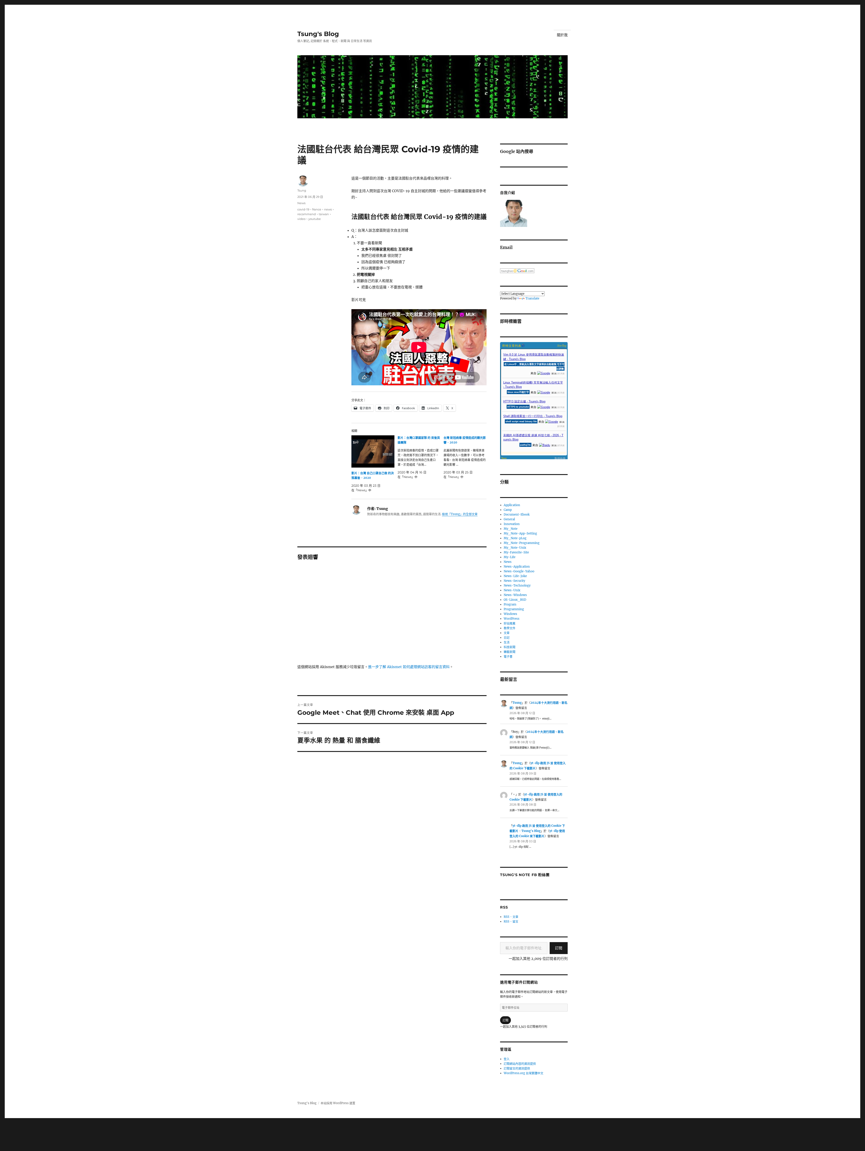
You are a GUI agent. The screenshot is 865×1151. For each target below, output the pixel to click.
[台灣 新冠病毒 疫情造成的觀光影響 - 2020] (467, 457)
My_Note (510, 529)
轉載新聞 (509, 652)
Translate (532, 298)
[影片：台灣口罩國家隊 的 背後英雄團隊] (421, 457)
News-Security (514, 581)
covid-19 (303, 209)
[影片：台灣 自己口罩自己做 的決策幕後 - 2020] (372, 451)
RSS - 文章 (511, 917)
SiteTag (562, 345)
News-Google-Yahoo (519, 571)
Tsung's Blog (318, 34)
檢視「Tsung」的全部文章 (460, 514)
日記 (507, 637)
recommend (306, 214)
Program (510, 604)
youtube (314, 219)
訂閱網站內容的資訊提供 (520, 1064)
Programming (514, 609)
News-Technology (517, 585)
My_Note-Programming (521, 543)
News (301, 203)
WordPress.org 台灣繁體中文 (523, 1073)
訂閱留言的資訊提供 (517, 1068)
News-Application (517, 567)
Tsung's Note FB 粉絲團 (524, 875)
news (328, 209)
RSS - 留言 (511, 921)
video (301, 219)
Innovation (512, 524)
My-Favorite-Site (516, 552)
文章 (507, 633)
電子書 (508, 656)
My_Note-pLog (515, 538)
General (509, 519)
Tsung (301, 190)
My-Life (509, 557)
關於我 (562, 35)
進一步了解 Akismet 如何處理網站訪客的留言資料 (409, 667)
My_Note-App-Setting (520, 533)
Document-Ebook (517, 514)
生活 (507, 642)
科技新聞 (509, 647)
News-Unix (512, 590)
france (316, 209)
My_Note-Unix (515, 548)
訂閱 (558, 948)
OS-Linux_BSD (515, 600)
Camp (508, 510)
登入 (507, 1059)
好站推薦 (509, 623)
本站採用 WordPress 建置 (338, 1103)
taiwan (324, 214)
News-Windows (515, 595)
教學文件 (509, 628)
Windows (510, 614)
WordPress (511, 619)
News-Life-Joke (515, 576)
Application (512, 505)
